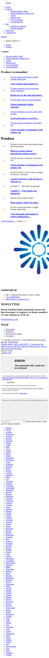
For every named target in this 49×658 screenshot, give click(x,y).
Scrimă (13, 16)
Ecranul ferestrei (16, 22)
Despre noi (10, 31)
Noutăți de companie (18, 26)
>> (16, 221)
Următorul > (10, 221)
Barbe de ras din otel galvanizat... (26, 95)
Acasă (8, 7)
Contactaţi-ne (11, 33)
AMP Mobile (13, 342)
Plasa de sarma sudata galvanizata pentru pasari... (23, 152)
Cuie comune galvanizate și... (24, 84)
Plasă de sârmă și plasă (18, 11)
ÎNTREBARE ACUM (9, 319)
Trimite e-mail (6, 353)
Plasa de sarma (15, 349)
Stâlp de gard (15, 18)
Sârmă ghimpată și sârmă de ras (22, 13)
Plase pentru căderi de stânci (24, 202)
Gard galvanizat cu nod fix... (24, 118)
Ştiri (7, 24)
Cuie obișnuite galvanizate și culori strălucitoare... (24, 215)
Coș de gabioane (16, 20)
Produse (9, 9)
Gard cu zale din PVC (21, 344)
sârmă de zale (34, 346)
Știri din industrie (16, 28)
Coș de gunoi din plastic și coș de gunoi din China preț (22, 345)
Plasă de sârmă (6, 344)
